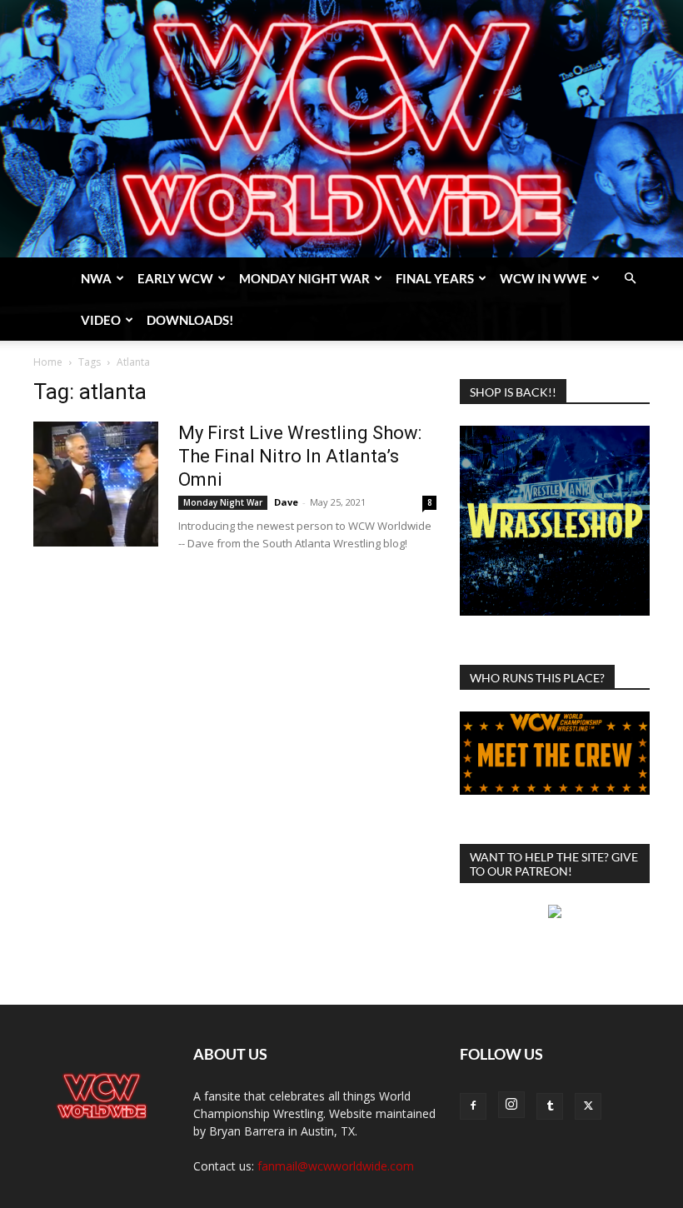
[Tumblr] (549, 1106)
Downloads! (190, 319)
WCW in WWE (543, 278)
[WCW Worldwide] (341, 128)
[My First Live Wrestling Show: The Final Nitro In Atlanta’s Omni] (95, 484)
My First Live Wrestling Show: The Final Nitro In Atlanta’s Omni (299, 456)
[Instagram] (511, 1104)
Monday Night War (304, 278)
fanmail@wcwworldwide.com (335, 1166)
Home (47, 362)
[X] (588, 1106)
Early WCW (175, 278)
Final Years (435, 278)
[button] (630, 279)
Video (101, 319)
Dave (286, 502)
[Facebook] (473, 1106)
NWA (96, 278)
